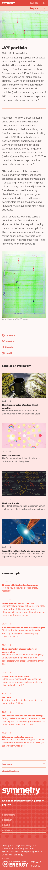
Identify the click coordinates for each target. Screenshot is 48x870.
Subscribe (8, 814)
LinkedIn (9, 347)
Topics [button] (34, 8)
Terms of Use (8, 859)
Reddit (8, 353)
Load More (7, 764)
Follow (34, 3)
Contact (7, 819)
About (6, 824)
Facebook (10, 335)
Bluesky (9, 341)
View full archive (10, 771)
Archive (7, 830)
